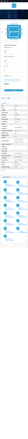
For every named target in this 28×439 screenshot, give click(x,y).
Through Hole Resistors (13, 20)
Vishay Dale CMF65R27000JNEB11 (23, 185)
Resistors (6, 20)
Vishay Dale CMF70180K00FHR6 (9, 216)
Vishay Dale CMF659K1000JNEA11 (10, 185)
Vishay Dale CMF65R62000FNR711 (10, 201)
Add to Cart (13, 90)
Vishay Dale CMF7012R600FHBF (22, 208)
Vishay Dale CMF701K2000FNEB (22, 231)
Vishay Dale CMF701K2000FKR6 (9, 231)
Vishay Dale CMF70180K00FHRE (22, 216)
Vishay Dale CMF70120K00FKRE (9, 208)
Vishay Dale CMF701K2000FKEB (22, 224)
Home (2, 20)
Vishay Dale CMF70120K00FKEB (22, 201)
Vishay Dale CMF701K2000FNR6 (9, 239)
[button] (26, 32)
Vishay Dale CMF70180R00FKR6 (9, 224)
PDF (7, 66)
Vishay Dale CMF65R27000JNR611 (10, 193)
